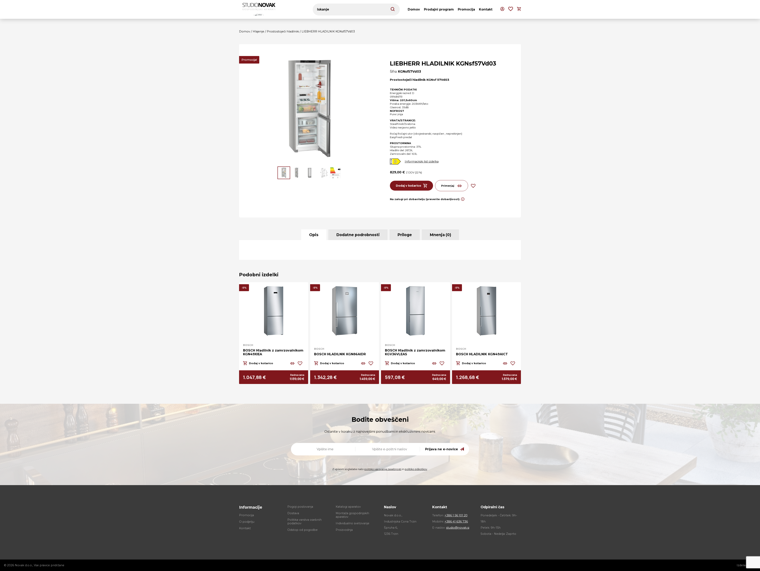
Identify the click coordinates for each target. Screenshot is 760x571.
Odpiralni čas (492, 507)
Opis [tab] (313, 234)
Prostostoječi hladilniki (283, 31)
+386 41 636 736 (456, 521)
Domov (414, 9)
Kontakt (485, 9)
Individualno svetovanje (352, 523)
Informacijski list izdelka (422, 161)
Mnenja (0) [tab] (440, 234)
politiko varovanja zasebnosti (382, 469)
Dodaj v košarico (408, 185)
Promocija (466, 9)
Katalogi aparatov (348, 506)
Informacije (250, 507)
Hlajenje (258, 31)
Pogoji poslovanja (300, 506)
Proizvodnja (344, 530)
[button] (284, 173)
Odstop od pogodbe (302, 530)
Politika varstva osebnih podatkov (304, 521)
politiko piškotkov (416, 469)
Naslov (390, 507)
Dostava (293, 513)
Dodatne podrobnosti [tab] (358, 234)
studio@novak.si (457, 527)
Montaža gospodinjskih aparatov (352, 515)
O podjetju (246, 521)
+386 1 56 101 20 (456, 515)
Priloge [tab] (404, 234)
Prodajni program (439, 9)
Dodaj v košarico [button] (261, 363)
